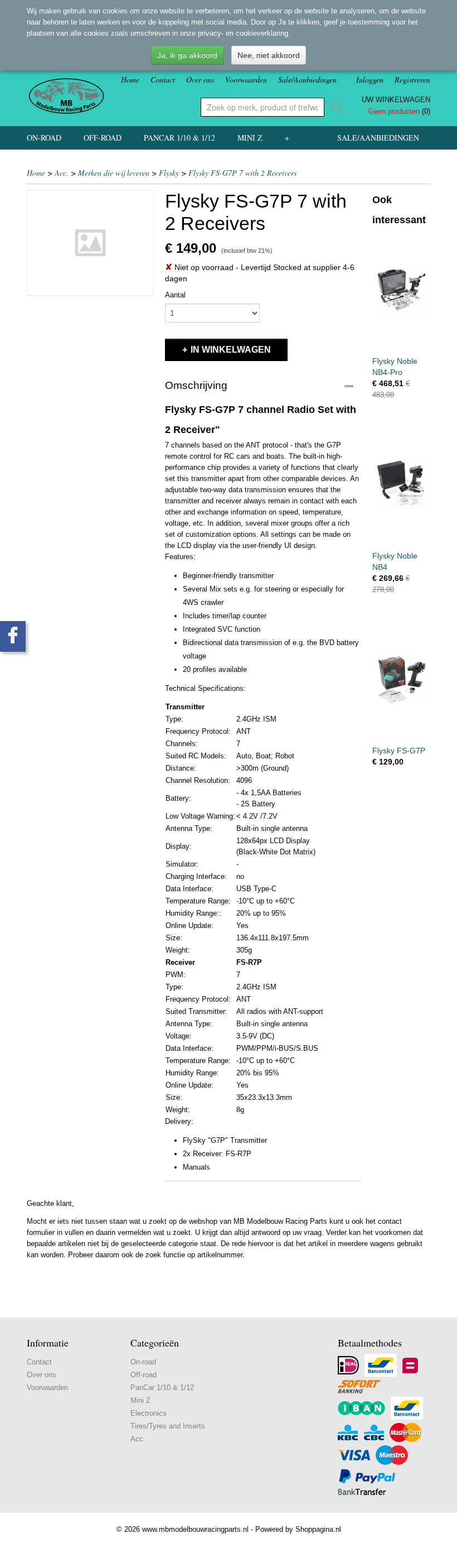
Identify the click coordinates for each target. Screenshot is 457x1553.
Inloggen (369, 79)
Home (130, 79)
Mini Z (249, 137)
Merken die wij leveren (113, 172)
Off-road (102, 137)
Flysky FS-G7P (398, 750)
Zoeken (335, 107)
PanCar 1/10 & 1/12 (179, 137)
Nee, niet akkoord (268, 55)
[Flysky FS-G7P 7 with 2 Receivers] (90, 243)
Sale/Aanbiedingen (307, 79)
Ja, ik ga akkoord (187, 55)
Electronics (148, 1413)
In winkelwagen (231, 349)
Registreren (412, 79)
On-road (44, 137)
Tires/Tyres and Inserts (167, 1426)
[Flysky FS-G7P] (401, 679)
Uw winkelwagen (396, 99)
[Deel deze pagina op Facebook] (13, 636)
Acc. (62, 172)
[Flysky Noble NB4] (401, 484)
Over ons (200, 79)
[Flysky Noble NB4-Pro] (401, 290)
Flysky (169, 172)
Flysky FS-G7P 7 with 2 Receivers (242, 172)
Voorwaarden (246, 79)
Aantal (175, 295)
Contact (162, 79)
